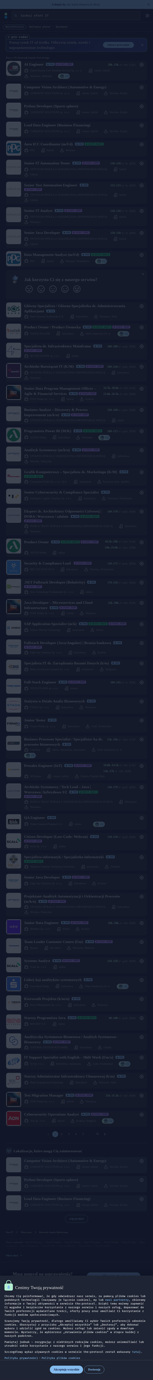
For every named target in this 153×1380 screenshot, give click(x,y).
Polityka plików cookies (61, 1358)
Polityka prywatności (21, 1358)
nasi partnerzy (117, 1300)
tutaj (136, 1352)
